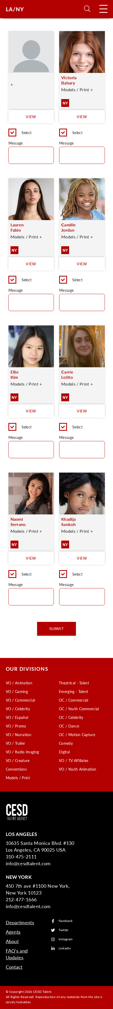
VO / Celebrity (18, 708)
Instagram (66, 939)
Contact (14, 967)
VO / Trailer (15, 743)
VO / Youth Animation (77, 769)
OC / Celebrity (71, 717)
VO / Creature (18, 760)
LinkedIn (65, 948)
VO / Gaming (17, 691)
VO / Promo (16, 726)
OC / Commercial (73, 700)
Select (27, 132)
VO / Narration (18, 734)
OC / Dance (69, 726)
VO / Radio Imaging (22, 751)
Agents (13, 931)
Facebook (66, 921)
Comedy (66, 743)
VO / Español (17, 717)
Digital (64, 751)
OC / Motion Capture (77, 734)
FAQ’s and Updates (17, 954)
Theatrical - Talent (74, 682)
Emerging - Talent (73, 691)
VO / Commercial (20, 700)
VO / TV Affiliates (74, 760)
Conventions (16, 769)
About (12, 941)
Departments (20, 922)
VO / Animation (19, 682)
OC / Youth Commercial (79, 708)
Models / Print (18, 777)
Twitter (64, 930)
